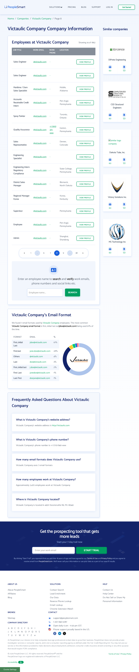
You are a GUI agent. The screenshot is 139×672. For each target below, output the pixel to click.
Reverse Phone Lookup (60, 601)
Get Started (126, 7)
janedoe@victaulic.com (40, 373)
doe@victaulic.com (38, 362)
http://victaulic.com (61, 425)
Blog (10, 597)
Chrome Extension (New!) (61, 609)
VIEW (85, 62)
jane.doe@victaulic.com (40, 351)
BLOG (83, 7)
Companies (23, 19)
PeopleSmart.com (45, 561)
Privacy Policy (106, 558)
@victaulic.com (39, 62)
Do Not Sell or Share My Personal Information (114, 599)
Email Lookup (56, 605)
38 (76, 253)
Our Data (54, 597)
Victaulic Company (41, 19)
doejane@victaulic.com (40, 378)
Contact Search (57, 590)
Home (11, 19)
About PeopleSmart (17, 590)
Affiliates (12, 594)
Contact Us (108, 590)
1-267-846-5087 (60, 622)
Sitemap (11, 618)
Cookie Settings (10, 669)
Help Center (108, 594)
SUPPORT (96, 7)
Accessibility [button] (13, 662)
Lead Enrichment (57, 594)
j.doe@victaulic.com (38, 367)
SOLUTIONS (54, 7)
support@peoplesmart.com (65, 618)
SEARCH (72, 292)
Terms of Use (92, 558)
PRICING (72, 7)
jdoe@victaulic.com (38, 342)
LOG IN (109, 7)
